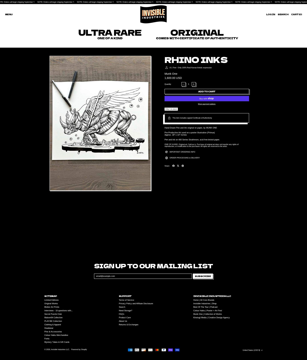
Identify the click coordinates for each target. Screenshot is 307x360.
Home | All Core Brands (203, 300)
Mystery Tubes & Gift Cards (56, 342)
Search (122, 307)
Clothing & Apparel (52, 324)
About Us (123, 321)
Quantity (168, 84)
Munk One (171, 73)
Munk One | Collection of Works (207, 314)
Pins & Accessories (53, 332)
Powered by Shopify (79, 349)
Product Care (125, 317)
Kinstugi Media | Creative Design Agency (211, 317)
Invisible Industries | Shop (204, 303)
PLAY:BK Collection (53, 321)
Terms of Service (126, 300)
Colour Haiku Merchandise (56, 335)
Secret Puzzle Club (53, 314)
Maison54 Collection (53, 317)
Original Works (51, 303)
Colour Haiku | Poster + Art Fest (207, 310)
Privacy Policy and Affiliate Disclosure (136, 303)
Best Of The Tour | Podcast (205, 307)
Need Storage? (125, 310)
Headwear (48, 328)
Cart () (296, 15)
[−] (183, 84)
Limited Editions (51, 300)
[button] (283, 14)
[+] (194, 84)
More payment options (206, 104)
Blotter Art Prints (51, 307)
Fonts (46, 338)
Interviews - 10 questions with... (58, 310)
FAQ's (121, 314)
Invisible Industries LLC (60, 349)
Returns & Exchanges (128, 324)
